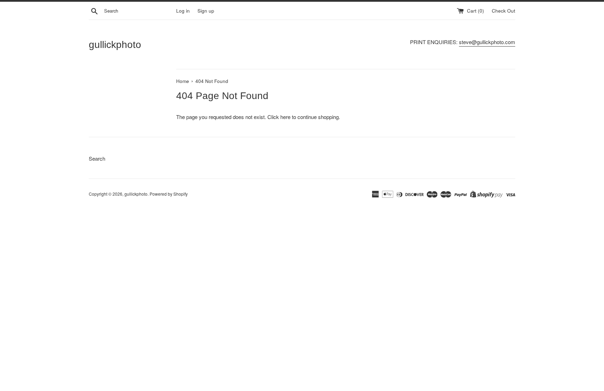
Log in (183, 10)
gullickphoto (115, 44)
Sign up (205, 10)
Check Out (503, 10)
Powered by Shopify (169, 194)
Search (97, 158)
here (285, 116)
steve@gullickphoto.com (487, 42)
